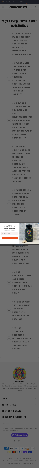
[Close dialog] (37, 223)
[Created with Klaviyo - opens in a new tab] (19, 245)
